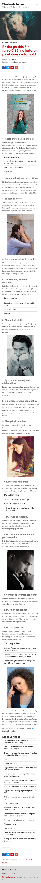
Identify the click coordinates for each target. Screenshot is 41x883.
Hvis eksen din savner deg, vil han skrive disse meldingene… (19, 775)
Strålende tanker (13, 4)
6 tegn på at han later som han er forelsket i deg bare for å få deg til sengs (20, 754)
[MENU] (37, 4)
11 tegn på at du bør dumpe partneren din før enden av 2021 (20, 649)
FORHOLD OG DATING (9, 42)
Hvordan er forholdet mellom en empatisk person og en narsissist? (20, 815)
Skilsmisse (8, 172)
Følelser (7, 313)
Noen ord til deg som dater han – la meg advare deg (19, 833)
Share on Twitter (8, 67)
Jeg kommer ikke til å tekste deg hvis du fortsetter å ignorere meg (19, 741)
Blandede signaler (11, 824)
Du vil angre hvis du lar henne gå (16, 500)
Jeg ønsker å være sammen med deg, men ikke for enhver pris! (20, 769)
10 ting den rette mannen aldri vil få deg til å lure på (20, 840)
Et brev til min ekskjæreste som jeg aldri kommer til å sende (19, 781)
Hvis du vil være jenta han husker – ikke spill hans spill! (19, 509)
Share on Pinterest (12, 67)
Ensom (6, 759)
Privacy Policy (9, 869)
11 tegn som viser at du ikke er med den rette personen (19, 808)
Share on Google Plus (16, 67)
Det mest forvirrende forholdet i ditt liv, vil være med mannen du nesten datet (20, 656)
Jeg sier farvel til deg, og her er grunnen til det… (20, 792)
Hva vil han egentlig (11, 803)
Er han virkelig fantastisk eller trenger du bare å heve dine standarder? (19, 662)
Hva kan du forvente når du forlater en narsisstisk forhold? (18, 748)
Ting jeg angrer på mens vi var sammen (19, 820)
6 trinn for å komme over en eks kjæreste (20, 786)
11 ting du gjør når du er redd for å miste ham (19, 798)
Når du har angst (10, 763)
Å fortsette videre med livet (14, 504)
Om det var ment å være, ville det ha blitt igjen (19, 304)
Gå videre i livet (10, 309)
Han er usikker (9, 828)
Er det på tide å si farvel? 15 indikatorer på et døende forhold (19, 50)
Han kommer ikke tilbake (13, 168)
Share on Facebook (4, 67)
